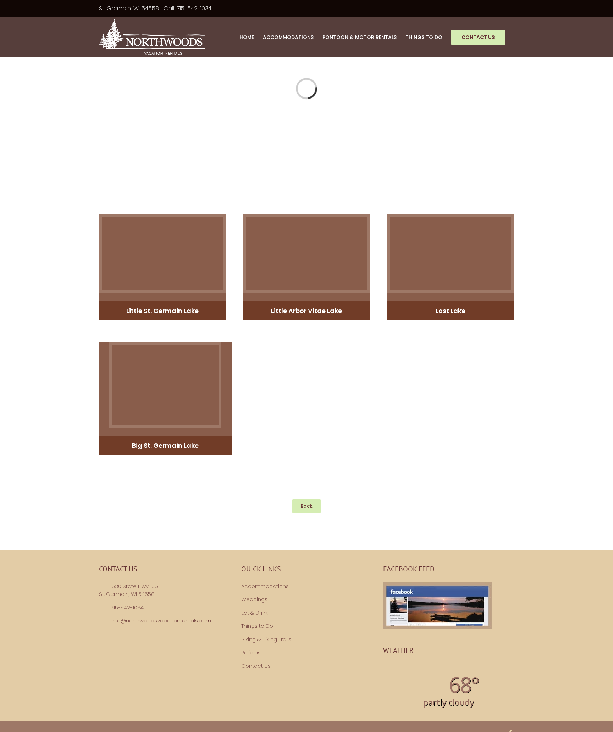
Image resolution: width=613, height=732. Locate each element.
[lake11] (450, 220)
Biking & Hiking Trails (266, 639)
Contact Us (256, 666)
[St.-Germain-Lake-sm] (162, 220)
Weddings (254, 599)
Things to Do (257, 626)
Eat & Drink (254, 612)
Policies (251, 652)
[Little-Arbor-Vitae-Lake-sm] (307, 220)
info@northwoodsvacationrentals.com (161, 620)
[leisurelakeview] (165, 348)
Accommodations (265, 586)
